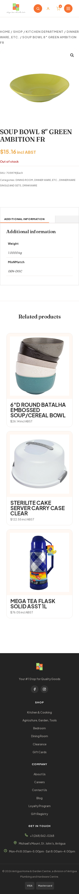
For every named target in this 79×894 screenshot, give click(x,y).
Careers (39, 782)
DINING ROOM (24, 180)
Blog (39, 798)
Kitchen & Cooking (39, 712)
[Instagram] (44, 689)
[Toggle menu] (68, 8)
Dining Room (39, 736)
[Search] (38, 8)
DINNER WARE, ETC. (46, 180)
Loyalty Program (40, 806)
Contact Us (39, 790)
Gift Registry (39, 814)
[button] (72, 55)
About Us (40, 774)
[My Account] (48, 8)
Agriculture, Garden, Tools (39, 720)
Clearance (39, 744)
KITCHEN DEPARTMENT (44, 31)
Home (5, 31)
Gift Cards (40, 752)
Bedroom (39, 728)
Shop (18, 31)
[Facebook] (34, 689)
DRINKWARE (29, 185)
